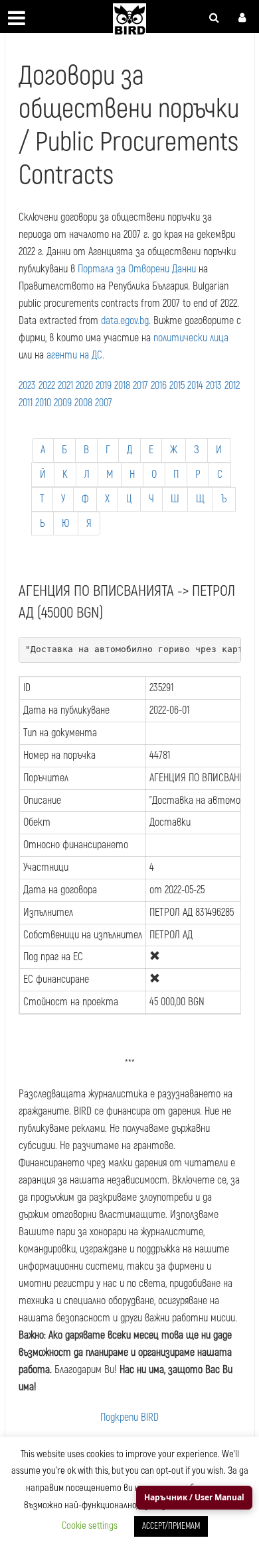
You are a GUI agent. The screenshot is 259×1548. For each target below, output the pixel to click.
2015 (177, 385)
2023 (27, 385)
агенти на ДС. (75, 355)
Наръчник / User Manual (194, 1497)
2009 (63, 403)
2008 (83, 403)
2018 (122, 385)
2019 (104, 385)
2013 (214, 385)
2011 (26, 403)
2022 (47, 385)
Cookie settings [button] (90, 1526)
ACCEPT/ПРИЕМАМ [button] (171, 1526)
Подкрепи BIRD (129, 1417)
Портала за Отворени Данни (137, 269)
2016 (159, 385)
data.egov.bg (125, 320)
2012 (232, 385)
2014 (195, 385)
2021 (65, 385)
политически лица (190, 338)
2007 (103, 403)
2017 (140, 385)
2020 (84, 385)
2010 (43, 403)
